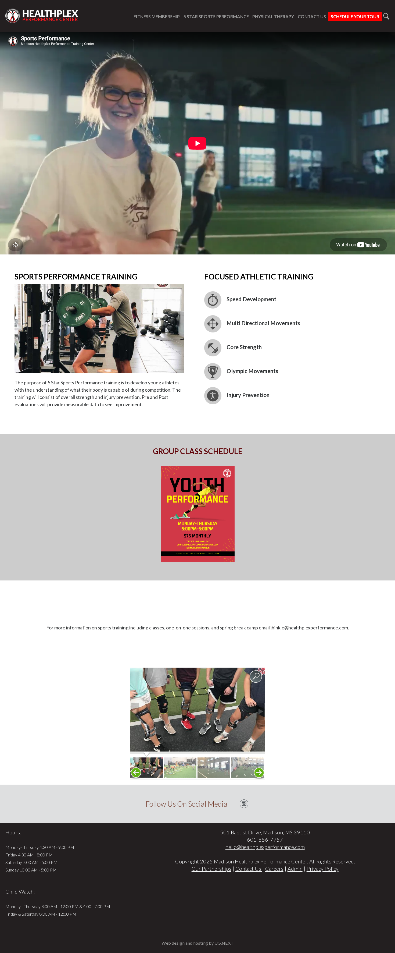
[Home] (41, 20)
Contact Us (312, 16)
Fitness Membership (157, 16)
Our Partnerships (211, 868)
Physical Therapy (273, 16)
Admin (295, 868)
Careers (274, 868)
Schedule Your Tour (355, 16)
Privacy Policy (323, 868)
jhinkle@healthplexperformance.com (309, 627)
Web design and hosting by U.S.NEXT (197, 942)
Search (386, 16)
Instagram (244, 804)
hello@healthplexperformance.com (265, 847)
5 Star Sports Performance (216, 16)
